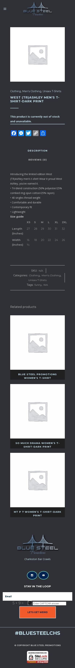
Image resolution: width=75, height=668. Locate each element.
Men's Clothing (31, 91)
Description (38, 150)
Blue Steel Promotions (46, 645)
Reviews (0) (37, 159)
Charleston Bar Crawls (37, 559)
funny (38, 284)
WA (45, 284)
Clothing (15, 91)
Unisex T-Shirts (52, 91)
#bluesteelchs (37, 633)
